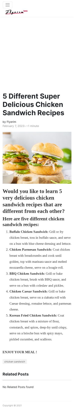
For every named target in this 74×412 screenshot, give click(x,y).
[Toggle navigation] (7, 4)
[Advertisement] (37, 51)
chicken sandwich (14, 361)
